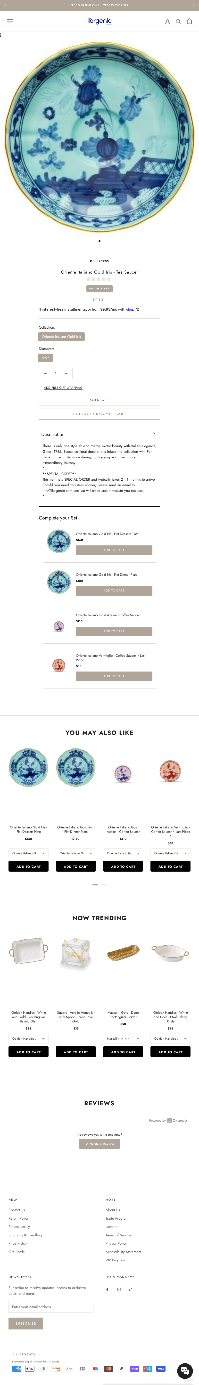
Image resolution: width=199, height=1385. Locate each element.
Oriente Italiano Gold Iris (61, 336)
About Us (113, 1210)
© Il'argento (23, 1354)
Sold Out (99, 399)
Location (112, 1226)
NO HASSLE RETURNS (99, 5)
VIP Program (115, 1260)
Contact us (16, 1210)
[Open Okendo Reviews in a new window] (168, 1120)
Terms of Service (118, 1235)
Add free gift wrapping (63, 387)
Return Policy (18, 1218)
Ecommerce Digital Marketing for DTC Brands (35, 1361)
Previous (5, 5)
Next (194, 5)
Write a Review (104, 1145)
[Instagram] (119, 1289)
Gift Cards (16, 1252)
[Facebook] (107, 1289)
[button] (99, 279)
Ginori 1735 (99, 261)
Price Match (17, 1243)
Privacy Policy (116, 1243)
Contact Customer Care (99, 414)
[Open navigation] (10, 21)
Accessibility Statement (123, 1252)
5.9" (45, 358)
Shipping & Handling (25, 1235)
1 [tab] (99, 241)
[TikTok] (131, 1289)
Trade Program (117, 1218)
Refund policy (19, 1226)
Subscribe (26, 1323)
